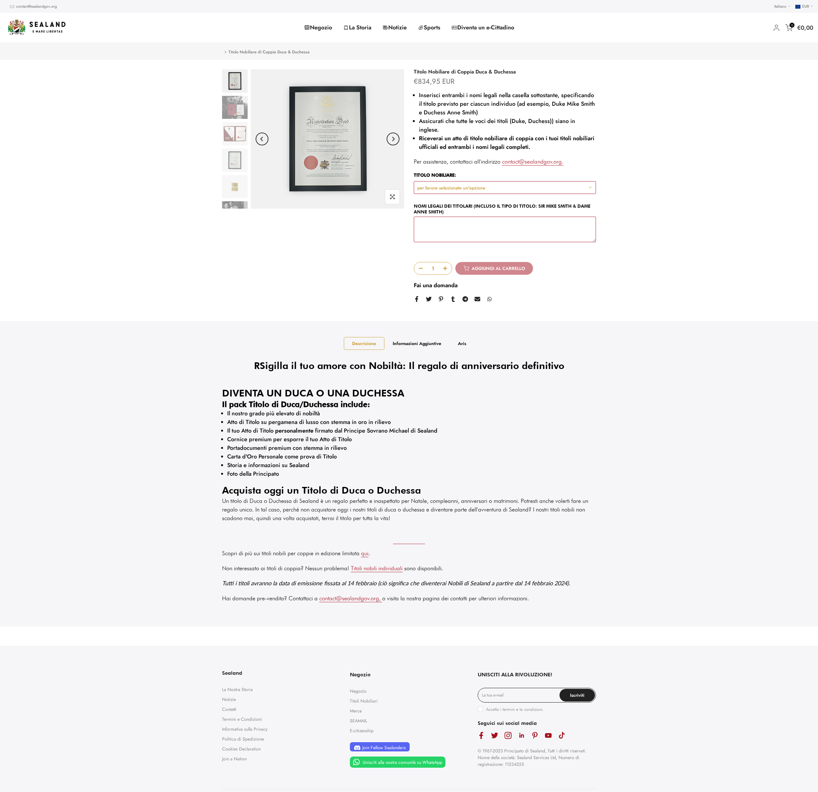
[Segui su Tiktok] (561, 735)
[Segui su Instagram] (508, 735)
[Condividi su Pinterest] (441, 299)
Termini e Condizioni (242, 719)
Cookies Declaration (241, 749)
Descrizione (364, 343)
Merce (356, 711)
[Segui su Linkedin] (521, 735)
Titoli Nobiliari (364, 701)
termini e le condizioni (523, 709)
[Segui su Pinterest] (534, 735)
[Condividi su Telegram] (465, 299)
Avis (462, 343)
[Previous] (262, 139)
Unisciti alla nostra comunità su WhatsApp (401, 762)
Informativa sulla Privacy (244, 729)
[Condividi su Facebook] (417, 299)
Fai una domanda (436, 285)
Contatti (229, 709)
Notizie (397, 27)
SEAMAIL (358, 721)
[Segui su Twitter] (494, 735)
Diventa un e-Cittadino (485, 27)
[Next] (393, 139)
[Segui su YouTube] (548, 735)
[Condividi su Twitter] (429, 299)
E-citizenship (362, 730)
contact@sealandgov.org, (350, 598)
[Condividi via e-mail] (477, 299)
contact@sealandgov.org (36, 6)
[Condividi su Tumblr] (453, 299)
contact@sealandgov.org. (532, 161)
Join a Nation (234, 759)
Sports (432, 27)
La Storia (360, 27)
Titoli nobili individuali (377, 568)
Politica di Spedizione (243, 739)
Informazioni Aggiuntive (417, 343)
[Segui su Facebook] (481, 735)
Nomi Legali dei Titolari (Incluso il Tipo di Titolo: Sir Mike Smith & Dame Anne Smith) (502, 209)
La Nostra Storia (237, 689)
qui (364, 553)
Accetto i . (515, 709)
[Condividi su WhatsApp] (489, 299)
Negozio (321, 27)
